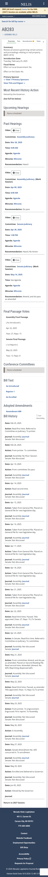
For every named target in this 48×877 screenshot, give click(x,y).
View (17, 130)
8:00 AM (14, 192)
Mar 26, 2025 (16, 142)
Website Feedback (24, 838)
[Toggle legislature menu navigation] (43, 3)
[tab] (11, 41)
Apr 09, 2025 (16, 187)
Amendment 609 (13, 411)
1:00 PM (14, 235)
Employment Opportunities (24, 843)
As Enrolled (11, 397)
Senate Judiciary (24, 224)
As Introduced (12, 386)
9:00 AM (14, 148)
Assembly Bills (10, 34)
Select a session (8, 16)
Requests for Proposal (24, 863)
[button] (16, 79)
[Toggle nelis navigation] (6, 3)
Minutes (18, 159)
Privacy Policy (23, 859)
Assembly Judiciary (25, 137)
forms (24, 9)
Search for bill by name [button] (13, 21)
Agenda (16, 153)
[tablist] (24, 423)
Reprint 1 (10, 391)
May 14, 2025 (16, 274)
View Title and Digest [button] (13, 83)
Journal (25, 436)
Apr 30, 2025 (16, 229)
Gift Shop (24, 847)
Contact (24, 833)
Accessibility (24, 854)
